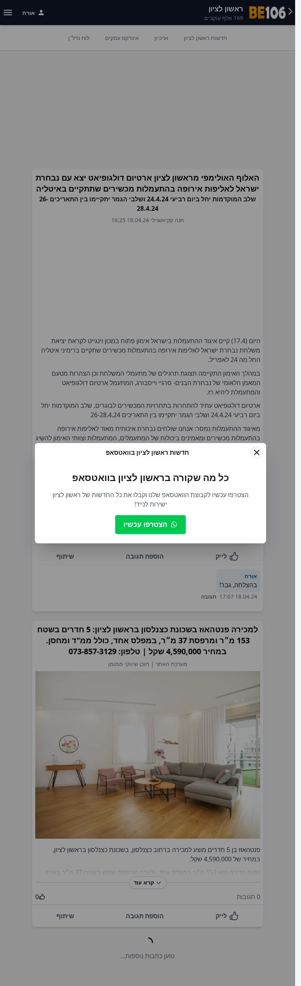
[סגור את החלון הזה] (256, 452)
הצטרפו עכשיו (145, 524)
